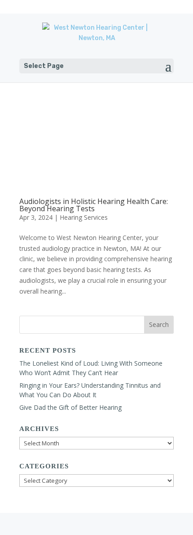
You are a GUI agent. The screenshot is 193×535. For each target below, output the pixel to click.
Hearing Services (84, 217)
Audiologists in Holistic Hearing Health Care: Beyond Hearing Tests (93, 204)
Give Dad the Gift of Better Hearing (70, 407)
